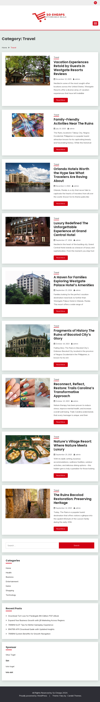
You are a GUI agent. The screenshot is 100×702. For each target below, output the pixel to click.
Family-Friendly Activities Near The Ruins (73, 121)
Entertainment (12, 581)
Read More (60, 100)
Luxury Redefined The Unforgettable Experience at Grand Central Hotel (71, 229)
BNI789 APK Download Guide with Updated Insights (31, 629)
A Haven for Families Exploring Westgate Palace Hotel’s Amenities (74, 281)
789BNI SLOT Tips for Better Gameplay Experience (30, 625)
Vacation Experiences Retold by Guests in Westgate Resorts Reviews (71, 68)
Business (10, 577)
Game (8, 586)
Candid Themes (74, 695)
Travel (56, 57)
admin (77, 79)
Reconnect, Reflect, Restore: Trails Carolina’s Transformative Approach (74, 390)
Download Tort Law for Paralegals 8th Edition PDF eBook (33, 616)
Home (8, 568)
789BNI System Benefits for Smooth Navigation (29, 633)
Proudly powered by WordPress (33, 695)
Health (9, 572)
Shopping (10, 590)
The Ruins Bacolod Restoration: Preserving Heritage (72, 499)
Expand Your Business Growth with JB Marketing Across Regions (36, 620)
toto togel (10, 666)
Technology (11, 595)
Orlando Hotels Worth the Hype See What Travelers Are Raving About (71, 175)
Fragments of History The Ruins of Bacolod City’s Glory (74, 334)
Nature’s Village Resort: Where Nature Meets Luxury (73, 445)
